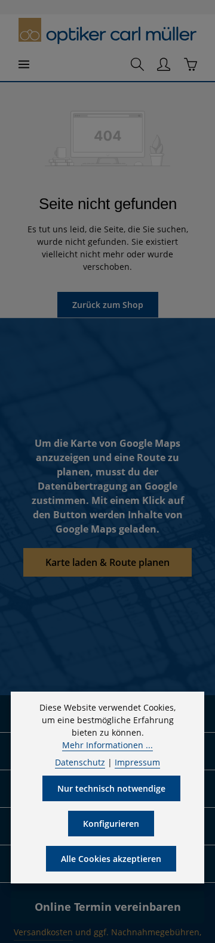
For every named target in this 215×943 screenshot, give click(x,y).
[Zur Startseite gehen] (107, 31)
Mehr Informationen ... (107, 745)
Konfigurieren (111, 823)
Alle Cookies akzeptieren (111, 858)
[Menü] (24, 64)
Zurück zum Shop (107, 304)
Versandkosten (43, 932)
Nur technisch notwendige (111, 788)
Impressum (137, 762)
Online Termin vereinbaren (108, 907)
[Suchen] (137, 64)
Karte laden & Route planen (107, 562)
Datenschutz (80, 762)
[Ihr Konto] (164, 64)
